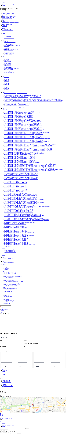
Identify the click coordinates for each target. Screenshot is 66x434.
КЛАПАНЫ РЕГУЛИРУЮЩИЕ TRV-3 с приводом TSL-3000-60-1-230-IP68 (15, 193)
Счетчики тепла (4, 26)
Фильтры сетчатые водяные (8, 302)
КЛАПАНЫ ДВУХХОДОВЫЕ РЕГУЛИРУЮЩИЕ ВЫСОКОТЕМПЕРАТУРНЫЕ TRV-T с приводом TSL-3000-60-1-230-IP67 (23, 142)
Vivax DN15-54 (6, 80)
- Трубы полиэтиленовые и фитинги (7, 386)
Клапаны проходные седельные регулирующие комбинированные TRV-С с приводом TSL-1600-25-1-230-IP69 (21, 172)
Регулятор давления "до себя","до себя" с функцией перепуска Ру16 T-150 (15, 104)
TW (4, 74)
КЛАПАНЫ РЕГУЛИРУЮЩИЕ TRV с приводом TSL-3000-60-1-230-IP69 (15, 190)
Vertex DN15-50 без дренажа (8, 69)
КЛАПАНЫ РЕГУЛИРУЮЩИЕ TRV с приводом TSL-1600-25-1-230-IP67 (15, 181)
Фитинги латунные (7, 303)
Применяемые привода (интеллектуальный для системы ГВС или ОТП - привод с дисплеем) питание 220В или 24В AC (22, 97)
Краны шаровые (6, 299)
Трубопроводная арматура (6, 31)
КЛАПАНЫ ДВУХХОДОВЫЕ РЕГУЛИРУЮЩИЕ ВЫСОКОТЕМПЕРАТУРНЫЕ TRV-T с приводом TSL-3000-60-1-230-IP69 (23, 143)
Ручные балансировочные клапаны (9, 72)
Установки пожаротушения (8, 54)
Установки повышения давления (9, 53)
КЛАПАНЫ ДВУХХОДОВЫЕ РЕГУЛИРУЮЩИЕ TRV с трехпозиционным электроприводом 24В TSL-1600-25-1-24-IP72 (23, 127)
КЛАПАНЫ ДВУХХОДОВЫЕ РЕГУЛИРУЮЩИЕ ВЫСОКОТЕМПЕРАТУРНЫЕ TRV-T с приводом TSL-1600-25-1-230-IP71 (23, 136)
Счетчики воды (4, 25)
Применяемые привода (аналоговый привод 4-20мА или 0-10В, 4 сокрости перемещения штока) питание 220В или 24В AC (23, 95)
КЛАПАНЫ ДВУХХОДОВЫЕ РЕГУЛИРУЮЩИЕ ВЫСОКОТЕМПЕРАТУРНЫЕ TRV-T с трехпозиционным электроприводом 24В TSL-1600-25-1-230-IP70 (28, 147)
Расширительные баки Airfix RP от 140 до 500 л (11, 259)
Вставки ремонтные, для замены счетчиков (10, 294)
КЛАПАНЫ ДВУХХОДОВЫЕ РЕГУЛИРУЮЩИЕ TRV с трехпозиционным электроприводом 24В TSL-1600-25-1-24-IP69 (23, 125)
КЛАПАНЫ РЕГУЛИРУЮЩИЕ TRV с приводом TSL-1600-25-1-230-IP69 (15, 183)
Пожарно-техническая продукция (9, 300)
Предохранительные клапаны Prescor (9, 249)
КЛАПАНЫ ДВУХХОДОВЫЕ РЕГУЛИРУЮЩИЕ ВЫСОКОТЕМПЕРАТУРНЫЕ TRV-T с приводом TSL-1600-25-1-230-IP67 (23, 133)
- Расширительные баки (5, 383)
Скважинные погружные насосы (9, 38)
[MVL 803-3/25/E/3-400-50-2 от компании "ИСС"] (41, 357)
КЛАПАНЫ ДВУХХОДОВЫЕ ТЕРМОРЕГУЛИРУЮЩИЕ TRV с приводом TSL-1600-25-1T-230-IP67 (19, 154)
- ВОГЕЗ (3, 92)
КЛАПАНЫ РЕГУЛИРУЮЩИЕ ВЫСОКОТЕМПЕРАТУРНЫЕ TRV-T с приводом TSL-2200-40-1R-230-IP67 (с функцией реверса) (24, 202)
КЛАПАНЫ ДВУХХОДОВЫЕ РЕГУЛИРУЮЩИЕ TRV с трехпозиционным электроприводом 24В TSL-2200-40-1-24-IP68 (23, 130)
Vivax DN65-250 (6, 85)
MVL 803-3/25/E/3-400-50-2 (39, 362)
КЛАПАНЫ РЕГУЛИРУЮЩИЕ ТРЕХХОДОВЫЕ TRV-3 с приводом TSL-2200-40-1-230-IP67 (18, 212)
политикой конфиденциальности (50, 433)
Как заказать (4, 369)
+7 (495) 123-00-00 (3, 418)
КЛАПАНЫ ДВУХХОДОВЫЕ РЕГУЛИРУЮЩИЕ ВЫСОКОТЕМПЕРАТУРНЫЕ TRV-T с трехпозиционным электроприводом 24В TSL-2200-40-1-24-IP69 (28, 151)
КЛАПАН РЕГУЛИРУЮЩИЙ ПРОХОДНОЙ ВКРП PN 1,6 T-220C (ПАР (15, 93)
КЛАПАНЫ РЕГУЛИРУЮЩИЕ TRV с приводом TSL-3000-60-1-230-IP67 (15, 188)
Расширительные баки (5, 27)
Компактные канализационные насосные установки (12, 34)
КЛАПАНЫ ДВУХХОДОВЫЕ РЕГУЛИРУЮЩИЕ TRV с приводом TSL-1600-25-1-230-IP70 (18, 115)
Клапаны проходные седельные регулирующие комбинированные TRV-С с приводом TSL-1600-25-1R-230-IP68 (21, 177)
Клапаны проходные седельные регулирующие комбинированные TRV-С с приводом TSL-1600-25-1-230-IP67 (21, 171)
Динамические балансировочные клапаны (8, 17)
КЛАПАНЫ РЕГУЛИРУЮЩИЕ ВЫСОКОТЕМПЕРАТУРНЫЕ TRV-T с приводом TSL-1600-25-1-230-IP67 (20, 194)
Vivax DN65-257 (6, 90)
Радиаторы (3, 28)
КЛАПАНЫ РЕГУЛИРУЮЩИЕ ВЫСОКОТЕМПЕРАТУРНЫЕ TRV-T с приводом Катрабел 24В (19, 205)
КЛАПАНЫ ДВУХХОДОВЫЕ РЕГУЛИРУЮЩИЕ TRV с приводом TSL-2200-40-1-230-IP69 (18, 119)
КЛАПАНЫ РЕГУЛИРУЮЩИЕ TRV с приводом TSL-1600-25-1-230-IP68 (15, 182)
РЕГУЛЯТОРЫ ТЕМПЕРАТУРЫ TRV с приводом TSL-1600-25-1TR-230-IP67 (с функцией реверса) (19, 232)
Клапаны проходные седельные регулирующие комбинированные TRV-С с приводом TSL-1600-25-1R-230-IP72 (21, 180)
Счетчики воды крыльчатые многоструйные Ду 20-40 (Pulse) (13, 281)
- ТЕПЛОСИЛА (4, 109)
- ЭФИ (3, 56)
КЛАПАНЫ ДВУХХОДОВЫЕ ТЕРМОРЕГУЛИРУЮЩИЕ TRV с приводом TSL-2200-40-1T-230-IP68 (19, 160)
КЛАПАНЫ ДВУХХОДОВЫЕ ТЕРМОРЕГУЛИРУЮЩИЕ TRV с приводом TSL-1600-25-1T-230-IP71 (19, 157)
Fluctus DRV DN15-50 (7, 60)
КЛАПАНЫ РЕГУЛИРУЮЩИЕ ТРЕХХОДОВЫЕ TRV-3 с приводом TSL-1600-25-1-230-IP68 (18, 208)
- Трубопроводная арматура (6, 387)
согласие (25, 433)
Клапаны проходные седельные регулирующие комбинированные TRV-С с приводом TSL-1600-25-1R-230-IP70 (21, 179)
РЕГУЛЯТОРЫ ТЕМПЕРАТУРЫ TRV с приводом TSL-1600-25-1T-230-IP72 (15, 231)
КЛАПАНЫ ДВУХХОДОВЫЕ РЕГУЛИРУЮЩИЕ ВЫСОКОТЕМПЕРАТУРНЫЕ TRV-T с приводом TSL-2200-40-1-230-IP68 (23, 139)
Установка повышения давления (9, 52)
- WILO (3, 40)
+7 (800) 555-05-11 (9, 418)
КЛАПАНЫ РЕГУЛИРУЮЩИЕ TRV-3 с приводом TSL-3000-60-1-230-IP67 (15, 192)
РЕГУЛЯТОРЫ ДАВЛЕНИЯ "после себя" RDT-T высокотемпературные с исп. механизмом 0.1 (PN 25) (20, 222)
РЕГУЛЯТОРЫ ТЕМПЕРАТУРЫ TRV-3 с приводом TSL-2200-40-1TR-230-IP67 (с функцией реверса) (19, 244)
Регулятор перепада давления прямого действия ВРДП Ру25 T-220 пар (15, 106)
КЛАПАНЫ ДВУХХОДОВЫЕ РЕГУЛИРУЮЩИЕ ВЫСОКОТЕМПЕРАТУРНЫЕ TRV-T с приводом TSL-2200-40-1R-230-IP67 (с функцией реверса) (27, 141)
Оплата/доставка (4, 370)
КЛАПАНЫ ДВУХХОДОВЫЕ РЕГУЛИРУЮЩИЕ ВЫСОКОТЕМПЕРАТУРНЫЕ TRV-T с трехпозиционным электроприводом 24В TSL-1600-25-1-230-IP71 (28, 148)
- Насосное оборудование (6, 380)
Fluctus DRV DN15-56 (7, 65)
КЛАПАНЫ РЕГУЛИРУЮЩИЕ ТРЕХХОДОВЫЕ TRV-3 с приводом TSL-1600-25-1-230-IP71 (18, 210)
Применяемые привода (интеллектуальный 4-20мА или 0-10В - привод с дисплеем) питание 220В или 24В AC (21, 96)
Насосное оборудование (6, 14)
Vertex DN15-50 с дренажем (8, 70)
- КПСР (3, 108)
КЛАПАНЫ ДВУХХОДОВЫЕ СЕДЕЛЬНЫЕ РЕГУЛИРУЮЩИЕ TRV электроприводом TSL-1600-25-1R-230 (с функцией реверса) (24, 153)
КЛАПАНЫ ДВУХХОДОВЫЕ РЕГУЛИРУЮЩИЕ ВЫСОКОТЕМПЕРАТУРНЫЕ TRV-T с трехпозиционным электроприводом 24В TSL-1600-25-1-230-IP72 (28, 149)
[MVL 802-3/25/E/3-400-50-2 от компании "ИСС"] (25, 357)
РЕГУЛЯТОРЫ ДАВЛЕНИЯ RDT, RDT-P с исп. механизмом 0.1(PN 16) (15, 224)
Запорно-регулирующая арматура (7, 18)
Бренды (3, 368)
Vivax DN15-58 (6, 83)
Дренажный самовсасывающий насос (9, 42)
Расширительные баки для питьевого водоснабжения (10, 22)
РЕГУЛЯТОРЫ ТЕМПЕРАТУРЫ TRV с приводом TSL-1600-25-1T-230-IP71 (15, 230)
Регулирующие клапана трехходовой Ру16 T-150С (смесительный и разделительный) (17, 103)
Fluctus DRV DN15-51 (7, 61)
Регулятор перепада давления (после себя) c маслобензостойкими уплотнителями (16, 105)
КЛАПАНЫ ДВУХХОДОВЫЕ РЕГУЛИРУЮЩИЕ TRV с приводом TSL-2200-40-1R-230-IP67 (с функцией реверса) (22, 120)
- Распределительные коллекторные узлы (8, 379)
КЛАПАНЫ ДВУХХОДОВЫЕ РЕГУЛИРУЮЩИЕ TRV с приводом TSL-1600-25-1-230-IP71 (18, 116)
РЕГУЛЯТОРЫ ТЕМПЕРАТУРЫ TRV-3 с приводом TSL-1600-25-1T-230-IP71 (16, 239)
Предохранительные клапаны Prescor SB (10, 252)
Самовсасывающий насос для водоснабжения (11, 49)
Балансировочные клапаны (6, 15)
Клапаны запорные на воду (8, 296)
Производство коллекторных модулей (8, 4)
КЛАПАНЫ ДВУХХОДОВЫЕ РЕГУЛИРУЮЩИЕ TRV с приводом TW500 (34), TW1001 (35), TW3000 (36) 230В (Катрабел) (23, 122)
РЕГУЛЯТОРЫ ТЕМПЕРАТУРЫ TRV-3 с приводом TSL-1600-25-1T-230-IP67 (16, 236)
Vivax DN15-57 (6, 82)
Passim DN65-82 (6, 270)
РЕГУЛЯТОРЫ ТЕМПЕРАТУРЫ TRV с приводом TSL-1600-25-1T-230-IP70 (15, 229)
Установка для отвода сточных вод (9, 51)
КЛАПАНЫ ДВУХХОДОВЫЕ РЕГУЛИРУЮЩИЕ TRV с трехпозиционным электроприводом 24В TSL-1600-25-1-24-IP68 (23, 124)
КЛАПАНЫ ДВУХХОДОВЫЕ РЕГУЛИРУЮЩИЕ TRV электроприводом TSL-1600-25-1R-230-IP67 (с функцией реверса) (23, 131)
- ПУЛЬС (3, 255)
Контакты (3, 5)
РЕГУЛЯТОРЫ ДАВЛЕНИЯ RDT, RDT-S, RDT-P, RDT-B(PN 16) (14, 226)
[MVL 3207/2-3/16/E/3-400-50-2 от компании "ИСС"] (8, 357)
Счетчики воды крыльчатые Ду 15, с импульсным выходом (13, 276)
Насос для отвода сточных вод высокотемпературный (12, 45)
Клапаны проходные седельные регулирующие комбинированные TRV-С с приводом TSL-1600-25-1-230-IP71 (21, 174)
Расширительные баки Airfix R (8, 258)
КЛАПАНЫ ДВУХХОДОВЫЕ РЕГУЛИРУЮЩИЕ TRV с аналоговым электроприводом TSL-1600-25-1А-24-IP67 (21, 111)
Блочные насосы (6, 41)
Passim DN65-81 (6, 269)
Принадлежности (6, 37)
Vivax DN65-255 (6, 89)
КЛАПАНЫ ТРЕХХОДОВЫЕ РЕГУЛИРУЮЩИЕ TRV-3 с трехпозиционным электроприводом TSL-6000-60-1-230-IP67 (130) (23, 217)
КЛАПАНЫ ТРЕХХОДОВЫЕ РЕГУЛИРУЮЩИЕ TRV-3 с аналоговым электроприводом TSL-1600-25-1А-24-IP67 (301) (22, 214)
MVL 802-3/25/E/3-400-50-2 (22, 362)
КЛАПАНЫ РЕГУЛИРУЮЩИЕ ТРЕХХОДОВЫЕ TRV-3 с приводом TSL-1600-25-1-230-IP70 (18, 209)
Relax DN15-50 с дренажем (8, 246)
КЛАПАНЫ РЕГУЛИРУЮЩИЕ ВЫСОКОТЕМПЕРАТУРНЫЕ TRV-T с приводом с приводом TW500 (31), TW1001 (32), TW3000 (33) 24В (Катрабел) (27, 206)
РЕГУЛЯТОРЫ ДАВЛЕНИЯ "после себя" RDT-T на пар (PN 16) (14, 223)
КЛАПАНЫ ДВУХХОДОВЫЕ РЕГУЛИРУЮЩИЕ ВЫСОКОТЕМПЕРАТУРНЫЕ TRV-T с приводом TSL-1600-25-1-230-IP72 (23, 137)
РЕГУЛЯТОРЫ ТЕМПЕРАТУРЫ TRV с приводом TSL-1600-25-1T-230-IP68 (15, 228)
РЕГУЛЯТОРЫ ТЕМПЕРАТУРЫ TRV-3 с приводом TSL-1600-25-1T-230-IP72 (16, 240)
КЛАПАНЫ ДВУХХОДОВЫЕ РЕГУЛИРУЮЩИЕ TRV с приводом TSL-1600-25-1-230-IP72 (18, 117)
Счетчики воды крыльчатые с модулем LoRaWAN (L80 (12, 283)
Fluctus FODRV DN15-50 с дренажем (9, 67)
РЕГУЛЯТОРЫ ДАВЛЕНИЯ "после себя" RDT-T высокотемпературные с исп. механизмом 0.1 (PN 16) (20, 221)
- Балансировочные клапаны (6, 382)
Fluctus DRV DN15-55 (7, 64)
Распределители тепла (5, 21)
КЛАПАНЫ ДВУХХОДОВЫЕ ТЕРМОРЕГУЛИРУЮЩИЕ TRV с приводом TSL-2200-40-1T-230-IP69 (19, 161)
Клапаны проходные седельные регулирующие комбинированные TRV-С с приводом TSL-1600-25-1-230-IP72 (21, 175)
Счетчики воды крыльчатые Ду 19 (9, 279)
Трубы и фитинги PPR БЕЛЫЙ (7, 29)
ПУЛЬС (3, 20)
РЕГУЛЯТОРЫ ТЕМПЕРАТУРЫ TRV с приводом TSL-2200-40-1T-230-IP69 (15, 234)
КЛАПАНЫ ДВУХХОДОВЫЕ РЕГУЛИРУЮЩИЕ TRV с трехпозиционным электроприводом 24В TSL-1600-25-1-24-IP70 (23, 126)
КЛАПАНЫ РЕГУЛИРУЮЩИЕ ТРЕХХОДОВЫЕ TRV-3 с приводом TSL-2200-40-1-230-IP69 (18, 213)
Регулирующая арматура (6, 23)
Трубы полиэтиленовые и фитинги (7, 30)
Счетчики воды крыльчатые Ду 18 (9, 278)
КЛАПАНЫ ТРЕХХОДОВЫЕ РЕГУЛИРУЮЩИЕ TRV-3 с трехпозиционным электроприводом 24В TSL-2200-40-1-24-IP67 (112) (24, 218)
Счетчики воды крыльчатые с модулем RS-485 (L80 (12, 284)
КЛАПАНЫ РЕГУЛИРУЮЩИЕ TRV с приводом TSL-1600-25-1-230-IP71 (15, 184)
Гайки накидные (6, 295)
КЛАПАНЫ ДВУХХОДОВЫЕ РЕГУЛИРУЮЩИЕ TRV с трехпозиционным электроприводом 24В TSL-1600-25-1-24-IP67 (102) (24, 123)
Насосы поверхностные (7, 36)
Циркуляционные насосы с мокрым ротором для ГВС (12, 39)
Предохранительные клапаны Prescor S (10, 251)
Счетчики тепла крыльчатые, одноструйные (10, 288)
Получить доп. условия (5, 3)
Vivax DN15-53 (6, 79)
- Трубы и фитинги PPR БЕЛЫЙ (7, 385)
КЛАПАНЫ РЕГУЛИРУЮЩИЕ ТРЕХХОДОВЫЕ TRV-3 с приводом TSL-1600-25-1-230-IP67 (18, 207)
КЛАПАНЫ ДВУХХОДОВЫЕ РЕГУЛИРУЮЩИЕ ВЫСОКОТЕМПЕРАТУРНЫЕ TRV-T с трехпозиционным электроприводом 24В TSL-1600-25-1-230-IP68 (28, 146)
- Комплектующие (5, 253)
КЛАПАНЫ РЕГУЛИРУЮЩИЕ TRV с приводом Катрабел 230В (14, 191)
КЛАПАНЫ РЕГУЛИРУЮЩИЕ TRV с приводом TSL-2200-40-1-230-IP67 (15, 186)
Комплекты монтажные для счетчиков (10, 298)
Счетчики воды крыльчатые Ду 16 (9, 277)
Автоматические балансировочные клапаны (11, 71)
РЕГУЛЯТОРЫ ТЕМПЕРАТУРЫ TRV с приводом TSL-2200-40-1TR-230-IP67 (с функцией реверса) (19, 235)
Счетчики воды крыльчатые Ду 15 (9, 275)
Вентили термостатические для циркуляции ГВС (9, 16)
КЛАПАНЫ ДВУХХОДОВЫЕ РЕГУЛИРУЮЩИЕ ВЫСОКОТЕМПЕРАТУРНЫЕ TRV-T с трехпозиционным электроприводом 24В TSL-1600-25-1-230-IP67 (28, 145)
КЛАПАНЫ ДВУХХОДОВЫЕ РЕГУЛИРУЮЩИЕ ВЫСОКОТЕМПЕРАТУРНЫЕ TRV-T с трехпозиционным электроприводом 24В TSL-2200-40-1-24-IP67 (28, 150)
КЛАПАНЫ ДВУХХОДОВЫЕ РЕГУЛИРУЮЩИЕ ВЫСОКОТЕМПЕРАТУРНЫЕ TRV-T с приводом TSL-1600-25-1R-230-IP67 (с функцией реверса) (27, 138)
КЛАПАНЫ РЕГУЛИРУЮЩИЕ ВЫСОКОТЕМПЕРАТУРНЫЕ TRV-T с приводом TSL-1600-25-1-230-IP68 (20, 195)
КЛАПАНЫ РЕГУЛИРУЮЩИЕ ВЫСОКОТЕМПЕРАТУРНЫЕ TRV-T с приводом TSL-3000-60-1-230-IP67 (20, 203)
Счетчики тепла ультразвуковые (9, 289)
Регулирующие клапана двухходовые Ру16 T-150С (11, 102)
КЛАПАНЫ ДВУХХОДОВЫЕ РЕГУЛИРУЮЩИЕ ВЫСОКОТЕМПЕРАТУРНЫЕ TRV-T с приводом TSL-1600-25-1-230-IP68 (23, 134)
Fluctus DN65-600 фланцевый (8, 59)
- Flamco (3, 76)
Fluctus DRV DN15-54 (7, 63)
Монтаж (3, 2)
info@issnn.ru (2, 7)
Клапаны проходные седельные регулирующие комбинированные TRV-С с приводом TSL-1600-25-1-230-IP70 (21, 173)
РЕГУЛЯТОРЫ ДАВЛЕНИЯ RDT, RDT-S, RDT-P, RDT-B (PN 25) (14, 225)
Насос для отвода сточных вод (8, 44)
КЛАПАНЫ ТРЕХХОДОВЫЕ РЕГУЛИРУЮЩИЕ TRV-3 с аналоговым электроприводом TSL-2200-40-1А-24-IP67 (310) (22, 216)
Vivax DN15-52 (6, 78)
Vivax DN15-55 (6, 81)
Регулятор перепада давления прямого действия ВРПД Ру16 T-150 (14, 107)
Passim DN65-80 (6, 268)
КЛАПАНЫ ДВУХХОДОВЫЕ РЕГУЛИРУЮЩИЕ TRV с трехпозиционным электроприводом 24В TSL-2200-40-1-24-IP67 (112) (24, 129)
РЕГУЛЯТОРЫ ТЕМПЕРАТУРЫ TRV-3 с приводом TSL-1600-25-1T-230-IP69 (16, 237)
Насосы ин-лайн (6, 46)
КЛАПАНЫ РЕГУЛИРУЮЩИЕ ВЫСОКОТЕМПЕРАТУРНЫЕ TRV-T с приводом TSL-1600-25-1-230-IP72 (20, 198)
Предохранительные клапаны (6, 19)
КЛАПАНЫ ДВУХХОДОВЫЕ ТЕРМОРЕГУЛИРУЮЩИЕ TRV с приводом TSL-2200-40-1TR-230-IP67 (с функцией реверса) (23, 162)
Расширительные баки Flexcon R (9, 262)
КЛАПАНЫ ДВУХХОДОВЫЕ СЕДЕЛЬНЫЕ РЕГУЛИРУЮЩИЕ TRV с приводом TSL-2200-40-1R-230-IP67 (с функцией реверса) (24, 152)
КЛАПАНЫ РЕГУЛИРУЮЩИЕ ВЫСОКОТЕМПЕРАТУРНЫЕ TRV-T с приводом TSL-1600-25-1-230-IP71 (20, 197)
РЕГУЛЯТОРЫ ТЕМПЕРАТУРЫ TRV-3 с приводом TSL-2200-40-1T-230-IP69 (16, 243)
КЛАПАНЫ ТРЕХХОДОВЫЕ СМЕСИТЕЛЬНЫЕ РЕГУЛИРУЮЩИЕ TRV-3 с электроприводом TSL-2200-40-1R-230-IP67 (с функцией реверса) (26, 220)
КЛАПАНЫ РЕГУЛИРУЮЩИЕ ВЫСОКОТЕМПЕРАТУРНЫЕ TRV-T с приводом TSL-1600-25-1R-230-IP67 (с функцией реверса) (24, 199)
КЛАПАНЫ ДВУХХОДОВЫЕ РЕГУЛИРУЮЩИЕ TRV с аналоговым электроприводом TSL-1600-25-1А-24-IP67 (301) (22, 112)
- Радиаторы (4, 384)
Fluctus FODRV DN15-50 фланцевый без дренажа (11, 68)
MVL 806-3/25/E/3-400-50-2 (55, 362)
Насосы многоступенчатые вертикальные (10, 35)
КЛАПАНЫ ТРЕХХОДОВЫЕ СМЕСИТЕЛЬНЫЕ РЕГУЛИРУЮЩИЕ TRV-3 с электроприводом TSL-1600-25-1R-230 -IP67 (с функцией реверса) (26, 219)
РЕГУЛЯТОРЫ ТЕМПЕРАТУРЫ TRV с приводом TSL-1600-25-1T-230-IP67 (15, 227)
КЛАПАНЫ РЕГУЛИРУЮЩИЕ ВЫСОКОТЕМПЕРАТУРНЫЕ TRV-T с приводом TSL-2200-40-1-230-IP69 (20, 201)
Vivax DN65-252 (6, 86)
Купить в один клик (23, 337)
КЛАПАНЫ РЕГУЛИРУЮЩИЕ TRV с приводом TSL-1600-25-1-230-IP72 (15, 185)
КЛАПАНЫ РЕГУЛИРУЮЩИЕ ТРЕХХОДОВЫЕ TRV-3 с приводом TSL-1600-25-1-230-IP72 (18, 211)
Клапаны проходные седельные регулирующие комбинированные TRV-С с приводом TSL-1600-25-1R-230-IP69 (21, 178)
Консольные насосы (7, 43)
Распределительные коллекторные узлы (8, 13)
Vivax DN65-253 (6, 87)
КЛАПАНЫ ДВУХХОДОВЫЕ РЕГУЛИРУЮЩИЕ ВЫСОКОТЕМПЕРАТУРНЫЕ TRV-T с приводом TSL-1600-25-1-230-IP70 (23, 135)
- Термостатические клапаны (6, 381)
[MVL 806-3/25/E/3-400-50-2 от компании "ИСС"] (58, 357)
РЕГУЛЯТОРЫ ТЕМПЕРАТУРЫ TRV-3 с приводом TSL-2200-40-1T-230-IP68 (16, 242)
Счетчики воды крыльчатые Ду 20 (9, 280)
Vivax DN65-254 (6, 88)
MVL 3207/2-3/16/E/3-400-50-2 (6, 362)
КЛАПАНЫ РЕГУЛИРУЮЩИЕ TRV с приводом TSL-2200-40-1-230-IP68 (15, 187)
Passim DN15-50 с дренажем (8, 267)
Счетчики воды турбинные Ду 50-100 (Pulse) (11, 285)
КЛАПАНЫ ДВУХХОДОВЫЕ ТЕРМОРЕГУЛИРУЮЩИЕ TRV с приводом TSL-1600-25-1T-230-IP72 (19, 158)
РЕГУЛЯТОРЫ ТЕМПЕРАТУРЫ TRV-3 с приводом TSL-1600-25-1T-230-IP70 (16, 238)
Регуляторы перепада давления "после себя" (11, 273)
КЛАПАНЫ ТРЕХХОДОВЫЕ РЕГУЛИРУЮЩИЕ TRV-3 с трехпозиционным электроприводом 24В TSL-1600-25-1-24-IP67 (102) (24, 215)
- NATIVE (3, 33)
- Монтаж (3, 374)
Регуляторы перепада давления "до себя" (10, 272)
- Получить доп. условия (6, 376)
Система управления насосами (8, 50)
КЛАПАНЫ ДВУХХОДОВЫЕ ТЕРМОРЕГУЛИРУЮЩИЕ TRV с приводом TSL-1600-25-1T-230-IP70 (19, 156)
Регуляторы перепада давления (7, 24)
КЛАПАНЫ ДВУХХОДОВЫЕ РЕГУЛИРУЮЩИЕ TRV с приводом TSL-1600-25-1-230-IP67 (18, 113)
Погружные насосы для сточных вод (9, 47)
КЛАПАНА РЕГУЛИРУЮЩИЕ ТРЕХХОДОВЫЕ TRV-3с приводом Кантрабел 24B (17, 110)
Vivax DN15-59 (6, 84)
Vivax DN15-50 (6, 77)
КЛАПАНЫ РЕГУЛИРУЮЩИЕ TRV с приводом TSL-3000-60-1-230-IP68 (15, 189)
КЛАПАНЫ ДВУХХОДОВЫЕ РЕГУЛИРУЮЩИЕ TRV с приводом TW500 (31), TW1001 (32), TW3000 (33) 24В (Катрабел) (23, 121)
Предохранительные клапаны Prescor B (10, 250)
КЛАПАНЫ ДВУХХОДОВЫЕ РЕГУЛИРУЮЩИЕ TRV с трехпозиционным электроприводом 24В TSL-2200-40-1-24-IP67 (23, 128)
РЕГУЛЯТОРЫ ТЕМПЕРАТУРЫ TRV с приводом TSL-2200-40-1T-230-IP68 (15, 233)
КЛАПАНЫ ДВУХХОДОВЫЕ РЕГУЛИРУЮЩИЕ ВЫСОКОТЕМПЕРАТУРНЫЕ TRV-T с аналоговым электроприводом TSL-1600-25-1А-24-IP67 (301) (27, 132)
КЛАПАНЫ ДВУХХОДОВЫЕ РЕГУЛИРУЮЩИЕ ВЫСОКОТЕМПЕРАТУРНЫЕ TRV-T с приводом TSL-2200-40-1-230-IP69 (23, 140)
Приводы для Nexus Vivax (8, 291)
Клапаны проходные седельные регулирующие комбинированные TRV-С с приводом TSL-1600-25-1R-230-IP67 (21, 176)
